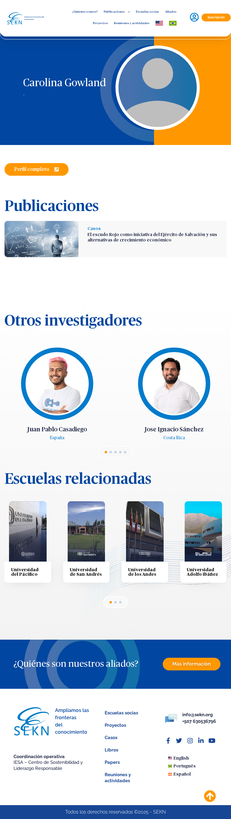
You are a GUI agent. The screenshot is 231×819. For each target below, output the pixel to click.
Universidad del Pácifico (24, 572)
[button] (37, 169)
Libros (111, 750)
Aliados (171, 11)
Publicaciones (114, 11)
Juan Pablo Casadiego (57, 430)
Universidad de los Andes (142, 572)
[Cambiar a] (159, 23)
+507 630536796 (199, 721)
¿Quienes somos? (85, 11)
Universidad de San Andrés (86, 572)
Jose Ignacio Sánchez (174, 430)
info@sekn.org (197, 714)
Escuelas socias (147, 11)
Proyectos (100, 23)
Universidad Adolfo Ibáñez (202, 572)
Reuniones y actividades (131, 23)
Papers (112, 762)
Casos (94, 228)
